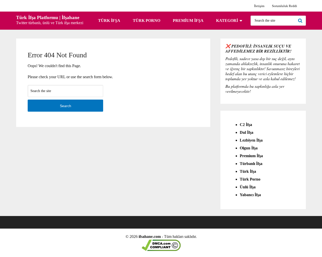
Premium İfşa (188, 20)
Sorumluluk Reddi (284, 6)
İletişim (259, 6)
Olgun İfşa (249, 148)
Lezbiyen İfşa (251, 140)
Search (301, 21)
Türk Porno (146, 20)
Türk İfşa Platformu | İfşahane (47, 17)
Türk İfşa (109, 20)
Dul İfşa (246, 132)
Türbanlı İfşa (251, 163)
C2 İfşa (246, 124)
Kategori (227, 20)
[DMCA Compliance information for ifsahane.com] (161, 249)
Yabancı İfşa (250, 195)
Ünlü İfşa (248, 187)
